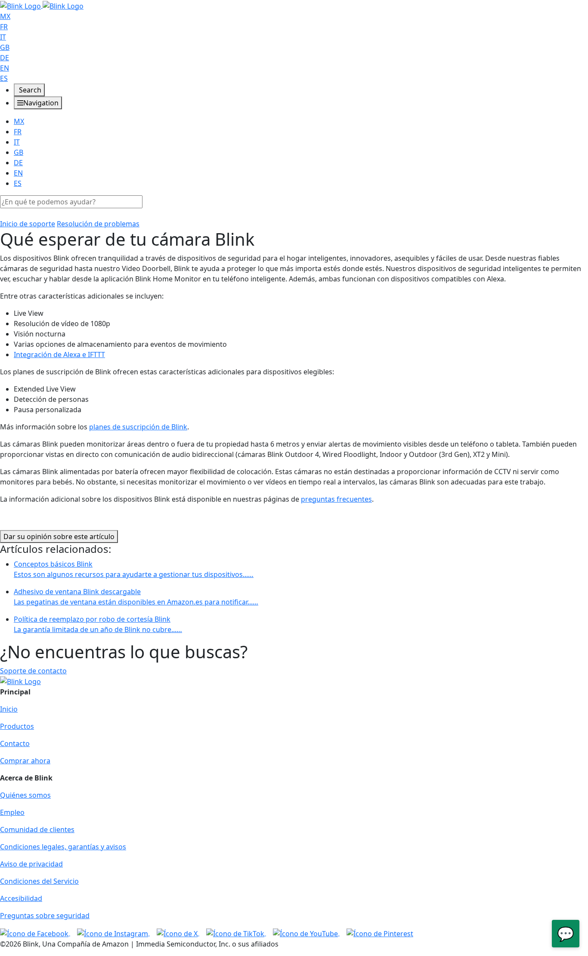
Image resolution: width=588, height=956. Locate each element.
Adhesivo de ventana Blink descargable (136, 597)
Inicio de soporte (27, 223)
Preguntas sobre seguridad (45, 915)
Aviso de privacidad (31, 864)
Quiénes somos (25, 795)
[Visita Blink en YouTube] (306, 932)
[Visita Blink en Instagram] (113, 932)
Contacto (15, 743)
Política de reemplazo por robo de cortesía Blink (98, 624)
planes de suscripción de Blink (138, 427)
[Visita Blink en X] (178, 932)
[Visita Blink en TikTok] (236, 932)
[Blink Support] (42, 5)
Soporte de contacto (33, 670)
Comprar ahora (25, 760)
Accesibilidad (21, 898)
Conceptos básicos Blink (134, 569)
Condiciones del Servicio (39, 881)
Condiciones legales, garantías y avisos (63, 846)
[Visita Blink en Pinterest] (380, 932)
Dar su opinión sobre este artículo (59, 536)
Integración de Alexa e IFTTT (59, 354)
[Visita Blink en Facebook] (35, 932)
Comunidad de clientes (37, 829)
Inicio (9, 709)
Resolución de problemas (98, 223)
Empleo (12, 812)
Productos (17, 726)
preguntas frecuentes (336, 499)
